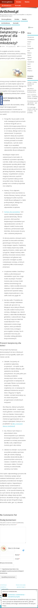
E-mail (17, 559)
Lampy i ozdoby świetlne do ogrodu (32, 83)
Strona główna (7, 2)
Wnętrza (29, 70)
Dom (28, 44)
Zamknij (36, 590)
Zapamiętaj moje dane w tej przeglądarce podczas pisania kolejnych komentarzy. (12, 571)
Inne (28, 50)
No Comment (22, 46)
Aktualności (30, 37)
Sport (29, 64)
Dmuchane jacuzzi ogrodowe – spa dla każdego (32, 102)
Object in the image (14, 548)
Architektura (6, 6)
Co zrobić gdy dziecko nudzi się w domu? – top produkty (32, 109)
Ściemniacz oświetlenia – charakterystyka (4, 587)
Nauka (27, 2)
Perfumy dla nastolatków (12, 212)
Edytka (3, 46)
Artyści (29, 42)
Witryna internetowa (6, 563)
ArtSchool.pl (9, 11)
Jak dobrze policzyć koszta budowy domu (31, 90)
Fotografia (30, 48)
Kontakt (18, 6)
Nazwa (17, 555)
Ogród (29, 59)
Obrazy (29, 57)
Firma (29, 46)
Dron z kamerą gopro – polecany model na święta (32, 96)
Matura (29, 53)
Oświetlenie (30, 62)
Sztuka (18, 2)
